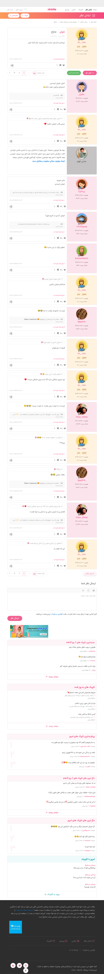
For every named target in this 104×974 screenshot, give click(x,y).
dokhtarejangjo (89, 796)
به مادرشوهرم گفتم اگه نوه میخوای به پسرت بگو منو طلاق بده (73, 742)
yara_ (93, 670)
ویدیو (67, 9)
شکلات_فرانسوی (85, 746)
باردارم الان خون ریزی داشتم (85, 703)
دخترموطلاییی (86, 830)
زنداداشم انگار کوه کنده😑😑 (84, 836)
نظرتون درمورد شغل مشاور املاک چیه (82, 647)
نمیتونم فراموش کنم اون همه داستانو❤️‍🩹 (81, 692)
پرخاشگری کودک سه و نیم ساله (84, 868)
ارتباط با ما (73, 950)
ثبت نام (10, 9)
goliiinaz (92, 651)
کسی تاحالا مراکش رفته (86, 714)
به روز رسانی (89, 573)
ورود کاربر (19, 9)
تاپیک (26, 15)
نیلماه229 (92, 661)
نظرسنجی (14, 15)
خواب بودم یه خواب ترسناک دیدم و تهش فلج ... (78, 695)
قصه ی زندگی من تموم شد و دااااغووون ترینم (78, 752)
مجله (95, 9)
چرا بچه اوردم (90, 846)
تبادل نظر (88, 9)
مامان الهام (81, 161)
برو (34, 73)
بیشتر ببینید (53, 677)
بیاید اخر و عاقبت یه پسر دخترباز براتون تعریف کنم (77, 666)
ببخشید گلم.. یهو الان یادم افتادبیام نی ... (80, 706)
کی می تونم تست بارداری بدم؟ (84, 877)
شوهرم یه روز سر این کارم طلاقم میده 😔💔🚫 (78, 762)
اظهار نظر (88, 73)
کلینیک (80, 9)
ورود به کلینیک (53, 894)
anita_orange (90, 787)
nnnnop (87, 840)
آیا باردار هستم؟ (89, 887)
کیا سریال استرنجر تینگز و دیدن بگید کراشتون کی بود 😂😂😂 (73, 826)
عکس (73, 9)
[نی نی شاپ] (29, 631)
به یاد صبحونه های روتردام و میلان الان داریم (79, 783)
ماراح (53, 32)
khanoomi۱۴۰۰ (85, 756)
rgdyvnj (92, 806)
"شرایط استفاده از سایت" (24, 910)
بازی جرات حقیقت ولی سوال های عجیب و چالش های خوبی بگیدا (71, 792)
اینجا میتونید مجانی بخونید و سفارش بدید (48, 161)
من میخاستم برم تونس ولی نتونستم (81, 717)
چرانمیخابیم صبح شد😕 (87, 656)
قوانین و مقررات (88, 950)
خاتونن (88, 766)
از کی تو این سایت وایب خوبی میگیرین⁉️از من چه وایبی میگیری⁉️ (70, 802)
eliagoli (87, 850)
